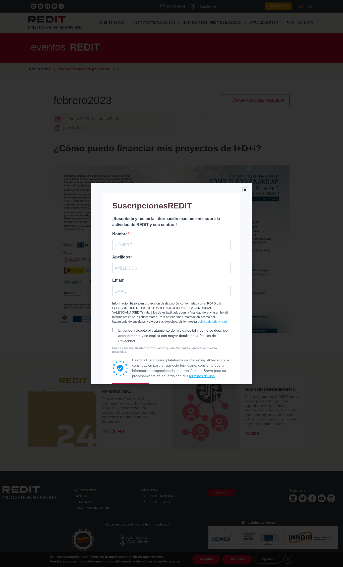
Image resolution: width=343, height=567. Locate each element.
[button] (245, 190)
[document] (171, 283)
